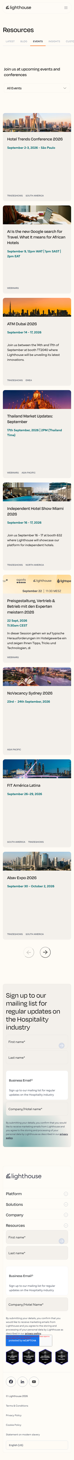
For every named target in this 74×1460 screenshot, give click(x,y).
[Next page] (45, 952)
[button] (37, 1193)
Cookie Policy (13, 1424)
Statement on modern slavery (23, 1434)
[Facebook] (11, 1382)
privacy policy (33, 1333)
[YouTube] (34, 1382)
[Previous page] (28, 952)
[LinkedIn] (22, 1382)
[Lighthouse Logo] (18, 7)
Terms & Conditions (17, 1405)
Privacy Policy (14, 1415)
